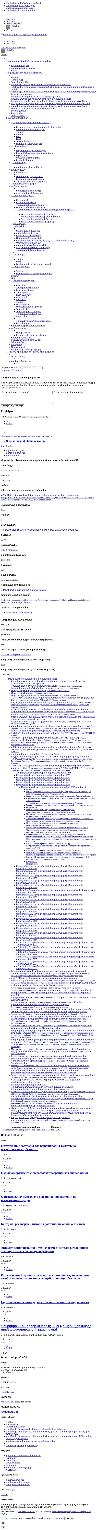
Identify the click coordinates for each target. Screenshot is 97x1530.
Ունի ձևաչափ (23, 295)
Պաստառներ (18, 115)
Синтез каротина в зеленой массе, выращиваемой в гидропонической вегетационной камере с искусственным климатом (56, 831)
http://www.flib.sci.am (10, 1402)
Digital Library (12, 612)
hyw (11, 19)
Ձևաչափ (18, 255)
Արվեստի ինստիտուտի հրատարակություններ (36, 96)
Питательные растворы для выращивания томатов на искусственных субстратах (61, 855)
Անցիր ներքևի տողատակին (21, 10)
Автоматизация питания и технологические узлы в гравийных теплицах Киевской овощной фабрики (44, 1249)
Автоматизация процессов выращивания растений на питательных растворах (59, 819)
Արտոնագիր (22, 323)
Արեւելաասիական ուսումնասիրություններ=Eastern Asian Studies (43, 1089)
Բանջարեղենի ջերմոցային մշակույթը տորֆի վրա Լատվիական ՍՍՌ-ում (39, 530)
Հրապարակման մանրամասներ (31, 123)
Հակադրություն (14, 24)
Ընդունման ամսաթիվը (28, 236)
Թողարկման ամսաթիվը (29, 238)
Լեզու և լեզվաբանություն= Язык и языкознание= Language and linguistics (45, 695)
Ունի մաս (21, 285)
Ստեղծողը (19, 163)
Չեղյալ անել (7, 406)
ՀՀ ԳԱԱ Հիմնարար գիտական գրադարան (23, 590)
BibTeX (9, 423)
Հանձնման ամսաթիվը (28, 233)
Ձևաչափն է (22, 297)
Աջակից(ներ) (18, 170)
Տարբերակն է (23, 292)
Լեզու (14, 278)
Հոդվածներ (17, 80)
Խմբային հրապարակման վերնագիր (35, 153)
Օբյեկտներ (17, 356)
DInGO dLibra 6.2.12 (26, 1512)
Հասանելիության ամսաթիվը (31, 245)
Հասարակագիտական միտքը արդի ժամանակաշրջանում (42, 1087)
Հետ (4, 54)
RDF (3, 664)
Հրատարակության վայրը (30, 205)
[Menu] (2, 15)
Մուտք (9, 30)
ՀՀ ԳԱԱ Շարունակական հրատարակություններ (31, 679)
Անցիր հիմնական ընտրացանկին (23, 3)
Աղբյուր (15, 276)
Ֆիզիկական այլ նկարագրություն (34, 264)
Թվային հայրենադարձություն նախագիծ (33, 108)
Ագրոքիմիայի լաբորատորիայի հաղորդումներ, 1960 (43, 777)
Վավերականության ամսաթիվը (33, 248)
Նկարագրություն (20, 66)
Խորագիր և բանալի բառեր (30, 179)
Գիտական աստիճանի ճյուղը (36, 219)
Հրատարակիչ (18, 224)
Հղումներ (21, 300)
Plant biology (43, 600)
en (14, 19)
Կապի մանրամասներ (18, 1485)
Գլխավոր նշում (19, 342)
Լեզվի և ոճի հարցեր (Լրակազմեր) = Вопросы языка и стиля (40, 691)
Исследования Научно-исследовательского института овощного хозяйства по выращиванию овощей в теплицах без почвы (45, 1276)
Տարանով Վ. (17, 602)
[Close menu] (2, 37)
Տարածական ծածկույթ (28, 191)
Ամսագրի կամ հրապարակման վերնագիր (38, 127)
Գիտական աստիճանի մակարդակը (40, 217)
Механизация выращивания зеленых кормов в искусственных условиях (57, 828)
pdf (2, 570)
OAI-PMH (5, 674)
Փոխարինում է (24, 304)
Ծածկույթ (19, 186)
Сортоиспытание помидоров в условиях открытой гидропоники (54, 821)
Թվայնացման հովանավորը (30, 207)
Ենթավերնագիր (24, 160)
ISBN (18, 139)
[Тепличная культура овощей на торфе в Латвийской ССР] (26, 436)
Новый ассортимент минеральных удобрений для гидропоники (53, 852)
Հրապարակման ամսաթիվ (30, 130)
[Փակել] (2, 373)
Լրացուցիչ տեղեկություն (29, 144)
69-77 (3, 540)
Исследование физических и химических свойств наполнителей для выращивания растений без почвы (55, 824)
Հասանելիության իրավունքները (33, 321)
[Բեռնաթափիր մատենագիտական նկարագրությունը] (5, 1161)
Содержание (31, 861)
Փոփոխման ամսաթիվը (28, 243)
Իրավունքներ (21, 316)
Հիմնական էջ (9, 1411)
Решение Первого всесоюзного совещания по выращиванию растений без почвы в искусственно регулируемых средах (58, 858)
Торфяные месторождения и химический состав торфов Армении (54, 803)
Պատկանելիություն (24, 281)
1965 (3, 510)
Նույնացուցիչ (20, 266)
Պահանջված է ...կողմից (28, 311)
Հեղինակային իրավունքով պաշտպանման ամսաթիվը (45, 240)
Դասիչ (19, 271)
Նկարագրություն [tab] (15, 450)
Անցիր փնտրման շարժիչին (20, 6)
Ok (3, 1523)
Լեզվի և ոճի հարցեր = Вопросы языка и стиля (33, 693)
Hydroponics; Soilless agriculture (24, 600)
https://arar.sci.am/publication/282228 (16, 654)
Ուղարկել (19, 406)
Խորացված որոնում (12, 370)
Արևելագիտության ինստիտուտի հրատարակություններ (41, 99)
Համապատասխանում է (29, 314)
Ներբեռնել (6, 446)
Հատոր (20, 132)
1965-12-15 (5, 560)
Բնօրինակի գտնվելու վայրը (31, 335)
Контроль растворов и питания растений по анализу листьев (52, 850)
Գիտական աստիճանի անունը (37, 214)
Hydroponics (54, 600)
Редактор (30, 789)
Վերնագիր (19, 146)
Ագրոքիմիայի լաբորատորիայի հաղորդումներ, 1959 (43, 775)
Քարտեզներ (17, 113)
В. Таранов (6, 470)
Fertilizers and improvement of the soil (74, 600)
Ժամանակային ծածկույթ (29, 193)
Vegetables (5, 602)
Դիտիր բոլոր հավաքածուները (22, 1446)
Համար (20, 134)
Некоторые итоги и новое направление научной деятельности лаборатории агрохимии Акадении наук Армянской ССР (58, 793)
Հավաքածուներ (15, 73)
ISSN (18, 137)
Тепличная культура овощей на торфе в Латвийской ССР (50, 812)
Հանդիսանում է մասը (27, 288)
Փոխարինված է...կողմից (29, 307)
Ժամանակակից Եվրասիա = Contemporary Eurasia (35, 754)
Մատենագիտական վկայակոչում (34, 273)
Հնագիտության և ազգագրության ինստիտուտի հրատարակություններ (49, 106)
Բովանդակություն (26, 203)
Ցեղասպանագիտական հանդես (28, 1084)
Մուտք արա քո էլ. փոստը (15, 392)
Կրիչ (18, 262)
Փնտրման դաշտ (10, 368)
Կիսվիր (15, 26)
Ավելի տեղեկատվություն (51, 1518)
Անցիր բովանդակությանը (20, 8)
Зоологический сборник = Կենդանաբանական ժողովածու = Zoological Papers (48, 1014)
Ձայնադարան (18, 111)
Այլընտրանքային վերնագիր (31, 151)
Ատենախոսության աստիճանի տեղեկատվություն (45, 210)
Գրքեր (14, 77)
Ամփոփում (22, 200)
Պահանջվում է (24, 309)
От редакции (31, 807)
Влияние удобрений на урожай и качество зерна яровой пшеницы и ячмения (59, 805)
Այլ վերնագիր (23, 155)
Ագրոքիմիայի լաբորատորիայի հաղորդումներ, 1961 (43, 780)
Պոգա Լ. (28, 602)
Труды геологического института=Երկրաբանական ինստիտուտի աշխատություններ (53, 1075)
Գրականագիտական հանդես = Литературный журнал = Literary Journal (45, 688)
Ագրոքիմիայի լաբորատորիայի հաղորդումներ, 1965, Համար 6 (53, 787)
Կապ (14, 70)
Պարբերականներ (20, 82)
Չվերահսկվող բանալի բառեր (31, 181)
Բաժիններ (16, 345)
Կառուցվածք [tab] (13, 455)
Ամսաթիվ (18, 226)
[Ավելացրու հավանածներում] (2, 428)
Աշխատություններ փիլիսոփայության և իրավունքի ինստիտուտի (46, 731)
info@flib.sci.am (7, 1392)
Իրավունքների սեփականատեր (28, 326)
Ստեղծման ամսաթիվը (28, 231)
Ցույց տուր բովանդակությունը (25, 441)
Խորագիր (19, 172)
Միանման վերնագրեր (28, 158)
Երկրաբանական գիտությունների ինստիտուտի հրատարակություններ (49, 101)
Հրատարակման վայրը (23, 184)
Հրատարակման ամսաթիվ (30, 250)
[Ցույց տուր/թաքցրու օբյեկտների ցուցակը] (51, 61)
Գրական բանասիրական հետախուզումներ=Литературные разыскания (46, 686)
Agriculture (6, 600)
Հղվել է (19, 302)
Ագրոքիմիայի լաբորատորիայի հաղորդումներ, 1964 (43, 782)
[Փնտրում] (44, 368)
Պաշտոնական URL (26, 141)
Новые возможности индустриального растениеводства (50, 810)
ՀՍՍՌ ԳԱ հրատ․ (9, 550)
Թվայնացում (23, 333)
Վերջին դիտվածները (20, 352)
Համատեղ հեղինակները (29, 167)
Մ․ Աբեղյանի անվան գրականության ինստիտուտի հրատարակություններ (50, 104)
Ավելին (4, 1352)
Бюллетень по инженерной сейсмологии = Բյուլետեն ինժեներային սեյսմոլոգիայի (50, 1066)
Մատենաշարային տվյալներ (26, 340)
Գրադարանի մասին (17, 61)
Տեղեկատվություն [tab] (15, 453)
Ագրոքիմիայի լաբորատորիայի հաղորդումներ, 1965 (43, 785)
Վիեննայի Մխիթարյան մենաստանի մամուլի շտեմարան (41, 85)
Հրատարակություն (21, 337)
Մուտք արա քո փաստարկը (68, 392)
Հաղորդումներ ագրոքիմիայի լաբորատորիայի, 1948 (43, 773)
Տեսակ (14, 252)
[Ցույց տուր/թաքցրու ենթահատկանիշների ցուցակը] (12, 123)
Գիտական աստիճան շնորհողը (38, 221)
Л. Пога (15, 470)
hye (7, 19)
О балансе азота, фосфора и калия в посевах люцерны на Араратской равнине (60, 796)
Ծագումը (18, 328)
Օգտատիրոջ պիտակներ (29, 177)
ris (7, 421)
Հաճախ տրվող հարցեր (23, 68)
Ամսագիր (6, 480)
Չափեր (20, 259)
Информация (32, 864)
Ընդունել (69, 1518)
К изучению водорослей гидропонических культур (48, 843)
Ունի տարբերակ (25, 290)
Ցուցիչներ (11, 118)
